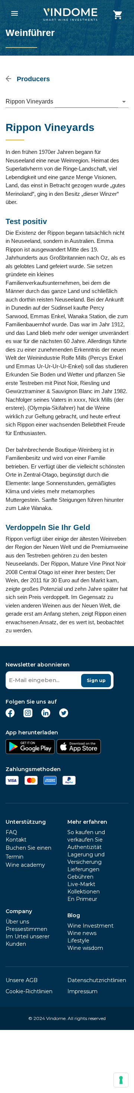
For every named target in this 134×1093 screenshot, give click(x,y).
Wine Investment (90, 925)
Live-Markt (81, 884)
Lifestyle (78, 940)
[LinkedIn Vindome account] (45, 715)
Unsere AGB (22, 980)
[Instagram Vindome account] (27, 715)
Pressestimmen (26, 929)
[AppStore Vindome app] (78, 751)
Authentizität (84, 847)
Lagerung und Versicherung (86, 858)
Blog (73, 915)
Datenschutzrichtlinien (96, 980)
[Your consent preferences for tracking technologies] (121, 1080)
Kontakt (16, 839)
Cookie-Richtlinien (29, 991)
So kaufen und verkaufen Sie (86, 836)
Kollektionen (83, 891)
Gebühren (80, 876)
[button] (67, 102)
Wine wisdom (85, 948)
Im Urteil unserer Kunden (28, 940)
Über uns (17, 921)
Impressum (82, 991)
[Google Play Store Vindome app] (30, 751)
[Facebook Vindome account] (10, 715)
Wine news (81, 933)
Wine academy (25, 865)
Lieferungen (83, 869)
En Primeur (82, 899)
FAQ (11, 832)
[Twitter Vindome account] (63, 715)
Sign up (96, 680)
